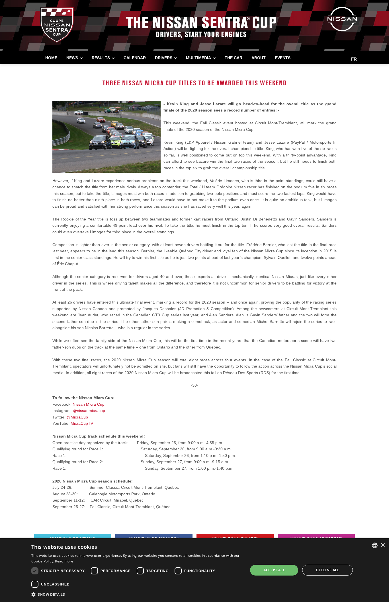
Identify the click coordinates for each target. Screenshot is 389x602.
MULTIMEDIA (198, 57)
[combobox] (375, 545)
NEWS (72, 57)
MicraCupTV (82, 423)
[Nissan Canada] (342, 18)
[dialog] (194, 570)
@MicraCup (77, 417)
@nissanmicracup (89, 410)
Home (51, 57)
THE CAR (233, 57)
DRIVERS (163, 57)
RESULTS (101, 57)
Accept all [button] (274, 570)
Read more (64, 561)
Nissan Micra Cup (89, 404)
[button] (136, 594)
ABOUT (258, 57)
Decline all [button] (327, 570)
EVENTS (282, 57)
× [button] (382, 545)
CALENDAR (135, 57)
